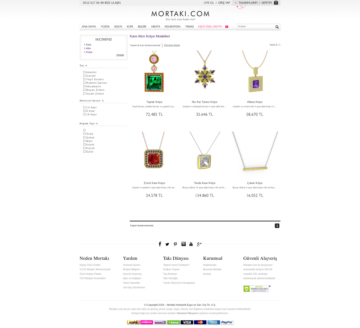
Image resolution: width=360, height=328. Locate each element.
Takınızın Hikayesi (187, 313)
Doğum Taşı (87, 123)
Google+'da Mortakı (200, 244)
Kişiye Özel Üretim (90, 265)
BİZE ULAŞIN (113, 3)
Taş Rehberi (170, 274)
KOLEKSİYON (172, 27)
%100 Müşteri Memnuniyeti (95, 269)
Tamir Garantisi (131, 282)
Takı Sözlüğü (170, 278)
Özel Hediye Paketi (90, 274)
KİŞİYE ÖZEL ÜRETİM (210, 27)
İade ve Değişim (132, 278)
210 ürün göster (172, 45)
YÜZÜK (105, 27)
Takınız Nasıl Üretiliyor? (176, 265)
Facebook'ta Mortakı (160, 244)
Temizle (120, 55)
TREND (189, 27)
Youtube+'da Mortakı (191, 244)
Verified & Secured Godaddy (257, 288)
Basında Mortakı (212, 269)
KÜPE (130, 27)
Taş (82, 65)
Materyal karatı (90, 100)
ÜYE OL (209, 3)
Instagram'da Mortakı (183, 244)
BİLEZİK (142, 27)
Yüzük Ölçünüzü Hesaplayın (179, 282)
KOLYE (118, 27)
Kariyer (207, 274)
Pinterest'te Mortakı (175, 244)
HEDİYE (155, 27)
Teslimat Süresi (131, 265)
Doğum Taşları (171, 269)
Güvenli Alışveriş (132, 274)
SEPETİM (267, 3)
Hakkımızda (209, 265)
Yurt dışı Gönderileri (134, 287)
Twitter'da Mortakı (167, 244)
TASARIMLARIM (246, 3)
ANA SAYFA (89, 27)
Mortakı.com (180, 14)
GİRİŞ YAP (224, 3)
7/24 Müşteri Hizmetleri (93, 278)
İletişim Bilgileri (131, 269)
